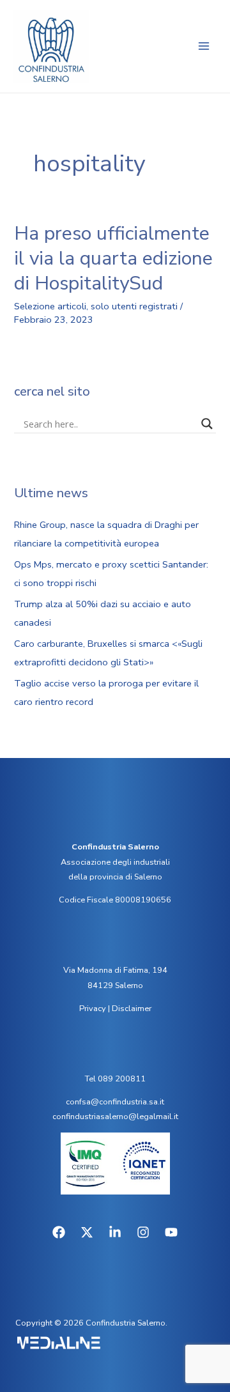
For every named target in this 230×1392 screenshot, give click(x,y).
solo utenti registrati (134, 306)
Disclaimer (131, 1008)
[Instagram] (143, 1232)
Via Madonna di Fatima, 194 (115, 970)
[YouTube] (171, 1232)
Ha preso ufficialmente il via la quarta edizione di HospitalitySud (113, 258)
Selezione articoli (50, 306)
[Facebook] (58, 1232)
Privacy (92, 1008)
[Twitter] (86, 1232)
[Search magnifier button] (207, 424)
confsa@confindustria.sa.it (115, 1102)
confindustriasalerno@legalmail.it (115, 1116)
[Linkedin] (115, 1232)
